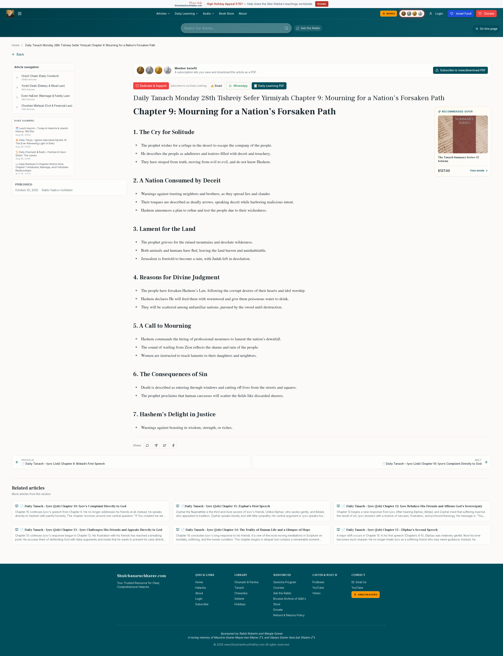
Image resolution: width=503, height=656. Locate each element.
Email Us (361, 582)
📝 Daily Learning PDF (269, 85)
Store (276, 604)
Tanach (239, 587)
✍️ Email (216, 85)
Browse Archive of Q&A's (289, 598)
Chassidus (241, 593)
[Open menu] (20, 13)
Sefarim (239, 598)
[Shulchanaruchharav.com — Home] (10, 14)
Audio (207, 13)
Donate (322, 3)
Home (15, 45)
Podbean (318, 582)
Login (198, 598)
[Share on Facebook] (173, 445)
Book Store (226, 13)
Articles (161, 13)
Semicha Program (284, 582)
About (243, 13)
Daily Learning (185, 13)
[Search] (286, 28)
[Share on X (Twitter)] (164, 445)
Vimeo (316, 593)
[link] (90, 45)
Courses (278, 587)
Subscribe (201, 604)
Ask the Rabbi (282, 593)
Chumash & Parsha (246, 582)
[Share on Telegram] (156, 445)
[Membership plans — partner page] (411, 13)
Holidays (240, 604)
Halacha (200, 587)
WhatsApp (240, 85)
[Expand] (17, 77)
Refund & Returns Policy (289, 615)
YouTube (318, 587)
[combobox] (236, 28)
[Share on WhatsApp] (147, 445)
